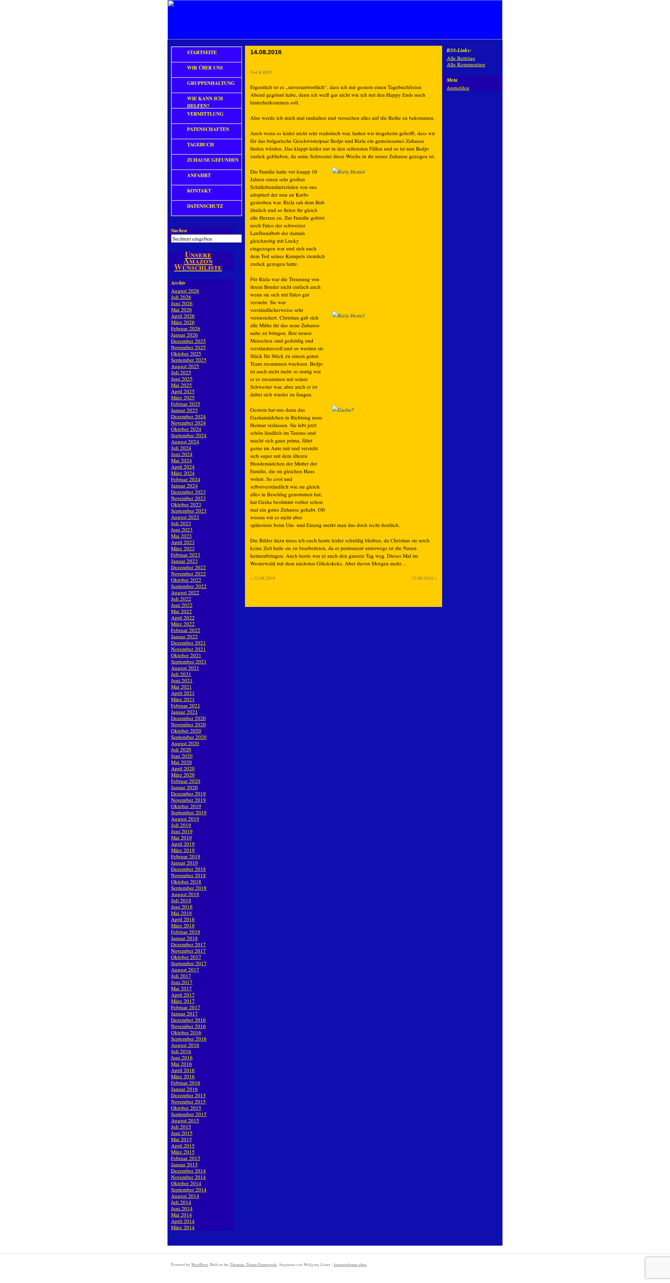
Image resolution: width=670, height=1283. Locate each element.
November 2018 (188, 875)
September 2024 (189, 435)
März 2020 (183, 774)
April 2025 (183, 391)
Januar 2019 (184, 862)
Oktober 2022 (186, 579)
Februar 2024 (185, 479)
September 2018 (189, 887)
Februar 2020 (185, 780)
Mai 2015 (181, 1139)
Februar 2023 (185, 554)
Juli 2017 (181, 975)
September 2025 (189, 359)
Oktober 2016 (186, 1032)
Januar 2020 (184, 787)
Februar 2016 (185, 1082)
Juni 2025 (182, 378)
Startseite (202, 52)
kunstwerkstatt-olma (350, 1264)
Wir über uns (205, 67)
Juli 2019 (181, 824)
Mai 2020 (181, 761)
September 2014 (189, 1189)
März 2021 (183, 699)
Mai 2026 (181, 309)
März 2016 (183, 1076)
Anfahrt (199, 175)
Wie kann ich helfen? (205, 101)
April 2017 (183, 994)
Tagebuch (200, 144)
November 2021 (188, 648)
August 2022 (185, 592)
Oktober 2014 (186, 1183)
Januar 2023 (184, 560)
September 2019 (189, 812)
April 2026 (183, 315)
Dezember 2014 (188, 1170)
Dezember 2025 (188, 340)
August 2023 (185, 516)
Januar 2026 (184, 334)
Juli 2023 (181, 523)
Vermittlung (205, 113)
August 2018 (185, 893)
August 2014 (185, 1195)
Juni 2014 (182, 1208)
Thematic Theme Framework (253, 1264)
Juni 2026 (182, 303)
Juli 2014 (181, 1201)
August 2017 (185, 969)
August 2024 (185, 441)
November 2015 (188, 1101)
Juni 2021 (182, 680)
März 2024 (183, 472)
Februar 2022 (185, 629)
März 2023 (183, 548)
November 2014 (188, 1176)
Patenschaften (208, 129)
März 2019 (183, 849)
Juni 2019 (182, 831)
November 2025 (188, 347)
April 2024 (183, 466)
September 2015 (189, 1113)
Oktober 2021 (186, 655)
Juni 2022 (182, 604)
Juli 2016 (181, 1051)
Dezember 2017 (188, 944)
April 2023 (183, 541)
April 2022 (183, 617)
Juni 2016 (182, 1057)
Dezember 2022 (188, 567)
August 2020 (185, 743)
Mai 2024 (181, 460)
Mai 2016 (181, 1063)
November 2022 (188, 573)
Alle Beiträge (461, 57)
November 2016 (188, 1025)
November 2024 (188, 422)
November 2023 (188, 497)
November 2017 (188, 950)
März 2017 (183, 1000)
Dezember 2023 (188, 491)
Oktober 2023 (186, 504)
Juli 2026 (181, 296)
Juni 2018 (182, 906)
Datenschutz (205, 206)
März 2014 (183, 1227)
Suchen (179, 230)
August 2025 (185, 365)
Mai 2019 (181, 837)
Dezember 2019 (188, 793)
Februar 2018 (185, 931)
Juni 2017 (182, 981)
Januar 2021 (184, 711)
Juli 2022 (181, 598)
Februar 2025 (185, 403)
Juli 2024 (181, 447)
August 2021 (185, 667)
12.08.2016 (262, 578)
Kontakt (199, 190)
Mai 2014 (181, 1214)
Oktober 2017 (186, 956)
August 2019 (185, 818)
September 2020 (189, 736)
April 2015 (183, 1145)
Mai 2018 (181, 912)
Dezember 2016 (188, 1019)
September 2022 (189, 585)
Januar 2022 (184, 636)
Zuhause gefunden (213, 159)
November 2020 (188, 724)
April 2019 (183, 843)
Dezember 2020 (188, 717)
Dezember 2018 (188, 868)
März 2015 (183, 1151)
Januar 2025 (184, 409)
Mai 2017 (181, 988)
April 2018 (183, 919)
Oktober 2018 (186, 881)
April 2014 (183, 1220)
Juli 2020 (181, 749)
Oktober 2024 (186, 428)
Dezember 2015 (188, 1095)
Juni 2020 (182, 755)
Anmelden (458, 87)
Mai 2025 (181, 384)
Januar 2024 (184, 485)
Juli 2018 (181, 900)
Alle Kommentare (466, 64)
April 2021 (183, 692)
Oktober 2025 (186, 353)
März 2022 (183, 623)
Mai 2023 (181, 535)
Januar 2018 (184, 937)
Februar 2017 (185, 1007)
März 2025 (183, 397)
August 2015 (185, 1120)
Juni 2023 (182, 529)
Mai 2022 (181, 611)
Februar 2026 (185, 328)
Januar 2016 (184, 1088)
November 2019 (188, 799)
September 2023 (189, 510)
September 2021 (189, 661)
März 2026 (183, 321)
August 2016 (185, 1044)
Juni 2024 (182, 453)
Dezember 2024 (188, 416)
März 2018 (183, 925)
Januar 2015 (184, 1164)
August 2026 (185, 290)
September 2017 (189, 963)
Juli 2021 (181, 673)
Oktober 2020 (186, 730)
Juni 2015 (182, 1132)
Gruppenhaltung (211, 83)
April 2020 (183, 768)
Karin (265, 72)
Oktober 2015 (186, 1107)
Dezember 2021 (188, 642)
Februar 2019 (185, 856)
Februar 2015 (185, 1157)
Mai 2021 (181, 686)
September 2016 (189, 1038)
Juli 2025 (181, 372)
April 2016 (183, 1069)
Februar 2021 (185, 705)
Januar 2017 (184, 1013)
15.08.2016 (424, 578)
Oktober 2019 (186, 805)
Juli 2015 (181, 1126)
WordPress (199, 1264)
